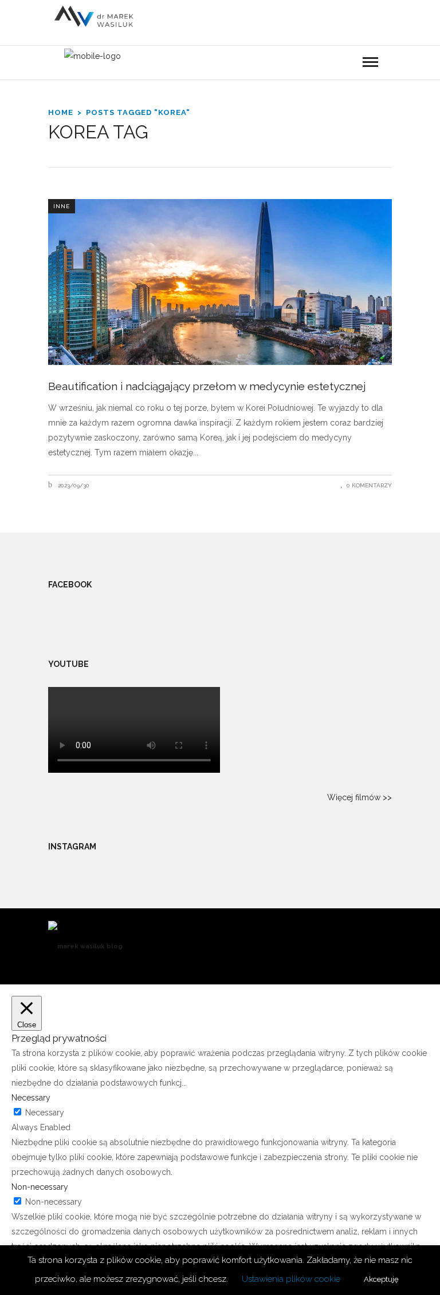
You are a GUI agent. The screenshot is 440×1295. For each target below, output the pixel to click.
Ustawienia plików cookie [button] (291, 1279)
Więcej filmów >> (359, 797)
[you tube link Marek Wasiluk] (352, 68)
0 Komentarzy (369, 485)
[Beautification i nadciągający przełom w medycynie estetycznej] (220, 282)
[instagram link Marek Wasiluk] (371, 68)
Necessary (44, 1112)
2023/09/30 (72, 485)
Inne (61, 206)
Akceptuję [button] (381, 1279)
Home (60, 112)
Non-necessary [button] (39, 1186)
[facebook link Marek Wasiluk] (390, 68)
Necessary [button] (30, 1097)
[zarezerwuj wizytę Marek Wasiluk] (281, 68)
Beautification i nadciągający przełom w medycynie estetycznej (207, 386)
